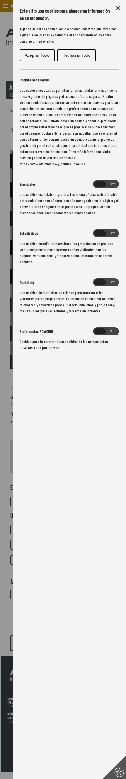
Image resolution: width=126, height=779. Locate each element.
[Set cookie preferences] (114, 767)
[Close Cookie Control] (117, 8)
